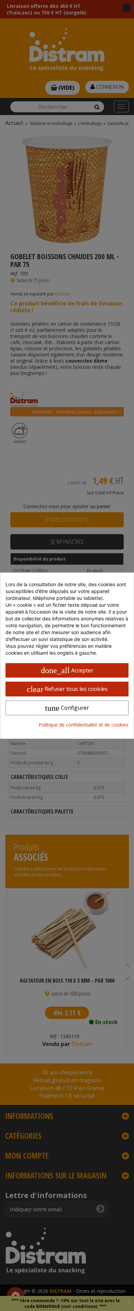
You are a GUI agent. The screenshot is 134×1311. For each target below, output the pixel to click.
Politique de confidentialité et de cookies (83, 724)
